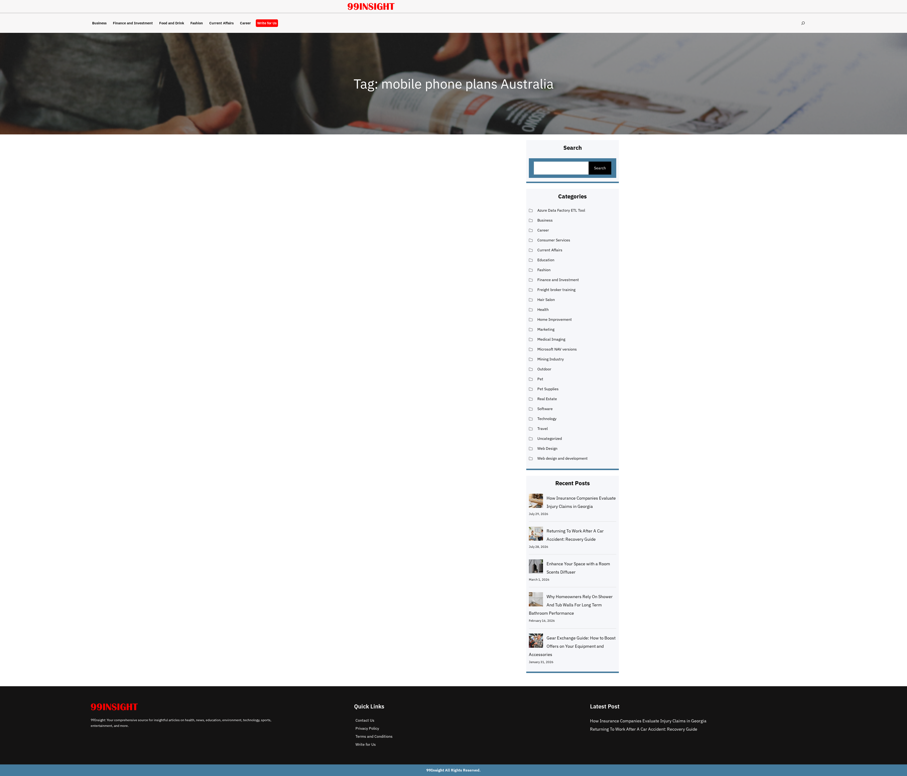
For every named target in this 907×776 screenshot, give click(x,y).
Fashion (544, 269)
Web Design (547, 448)
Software (545, 408)
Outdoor (544, 369)
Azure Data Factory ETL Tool (561, 210)
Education (545, 259)
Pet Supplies (548, 388)
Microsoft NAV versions (557, 349)
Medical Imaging (551, 339)
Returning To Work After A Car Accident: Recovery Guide (643, 729)
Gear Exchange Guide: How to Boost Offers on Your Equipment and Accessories (572, 646)
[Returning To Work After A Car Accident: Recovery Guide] (536, 535)
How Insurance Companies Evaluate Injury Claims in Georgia (648, 721)
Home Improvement (554, 319)
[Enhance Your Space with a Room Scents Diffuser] (536, 567)
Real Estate (547, 398)
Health (543, 309)
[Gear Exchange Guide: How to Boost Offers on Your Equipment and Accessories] (536, 642)
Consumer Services (553, 240)
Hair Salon (546, 299)
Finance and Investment (558, 279)
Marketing (545, 329)
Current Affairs (549, 250)
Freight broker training (556, 289)
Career (543, 230)
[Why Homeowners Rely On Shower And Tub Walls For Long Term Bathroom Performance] (536, 600)
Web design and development (562, 458)
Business (545, 220)
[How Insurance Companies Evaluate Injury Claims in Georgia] (536, 502)
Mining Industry (550, 359)
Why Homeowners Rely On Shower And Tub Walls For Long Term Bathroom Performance (571, 605)
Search (600, 168)
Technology (546, 418)
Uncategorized (549, 438)
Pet (540, 379)
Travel (542, 428)
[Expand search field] (803, 23)
